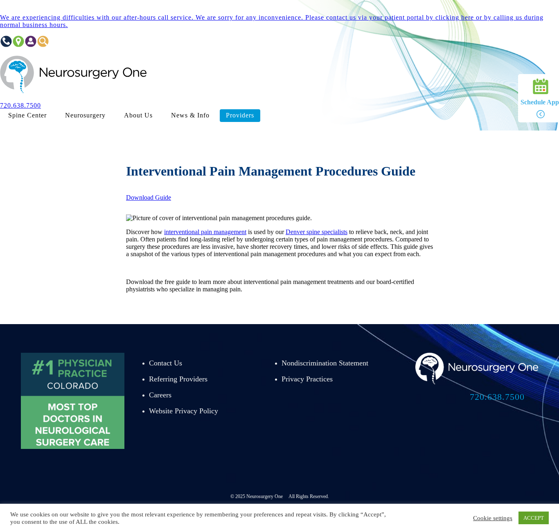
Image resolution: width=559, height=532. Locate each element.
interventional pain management (205, 231)
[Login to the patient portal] (31, 45)
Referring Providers (178, 379)
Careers (160, 395)
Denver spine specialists (316, 231)
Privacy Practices (307, 379)
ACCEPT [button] (533, 518)
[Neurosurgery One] (73, 91)
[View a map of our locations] (18, 45)
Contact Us (165, 363)
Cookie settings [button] (492, 518)
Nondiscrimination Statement (325, 363)
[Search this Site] (43, 45)
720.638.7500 (497, 397)
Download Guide (148, 197)
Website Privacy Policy (183, 411)
